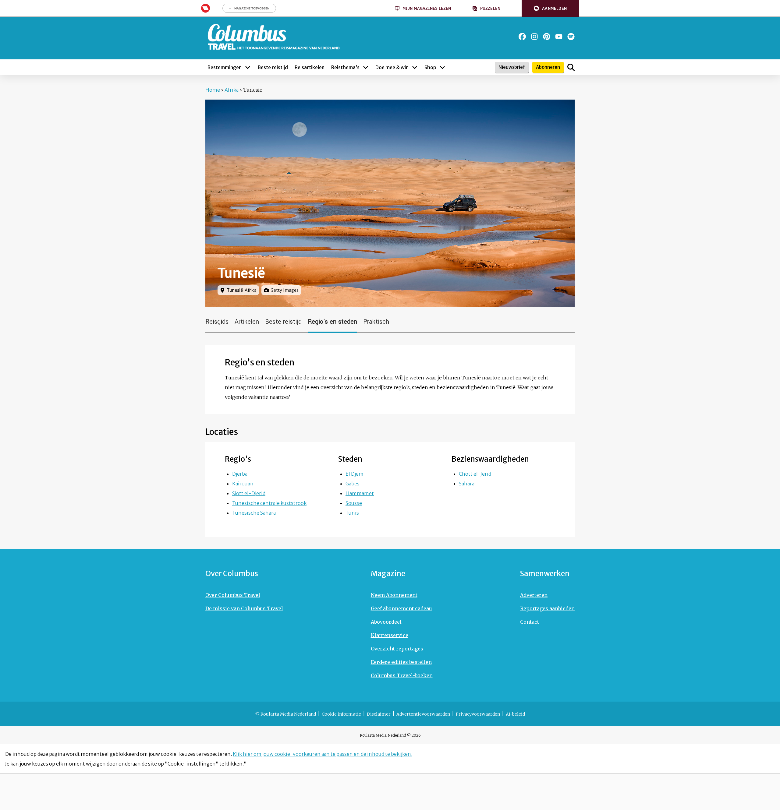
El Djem (354, 474)
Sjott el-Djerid (248, 493)
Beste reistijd (283, 321)
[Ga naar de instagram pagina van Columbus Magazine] (534, 36)
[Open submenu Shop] (442, 67)
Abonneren (548, 67)
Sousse (354, 503)
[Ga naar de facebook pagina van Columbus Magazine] (522, 36)
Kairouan (243, 484)
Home (212, 90)
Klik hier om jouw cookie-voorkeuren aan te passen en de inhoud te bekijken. (322, 754)
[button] (550, 8)
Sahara (466, 484)
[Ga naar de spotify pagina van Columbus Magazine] (571, 36)
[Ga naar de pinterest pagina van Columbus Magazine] (546, 36)
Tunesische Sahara (254, 513)
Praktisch (376, 321)
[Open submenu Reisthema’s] (366, 67)
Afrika (232, 90)
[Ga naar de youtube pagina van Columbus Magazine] (558, 36)
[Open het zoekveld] (571, 67)
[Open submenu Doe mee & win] (415, 67)
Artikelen (247, 321)
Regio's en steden (332, 321)
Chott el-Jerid (475, 474)
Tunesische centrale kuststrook (269, 503)
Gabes (353, 484)
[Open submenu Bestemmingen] (248, 67)
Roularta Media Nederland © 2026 (390, 735)
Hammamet (360, 493)
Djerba (239, 474)
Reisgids (217, 321)
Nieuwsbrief (511, 67)
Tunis (352, 513)
